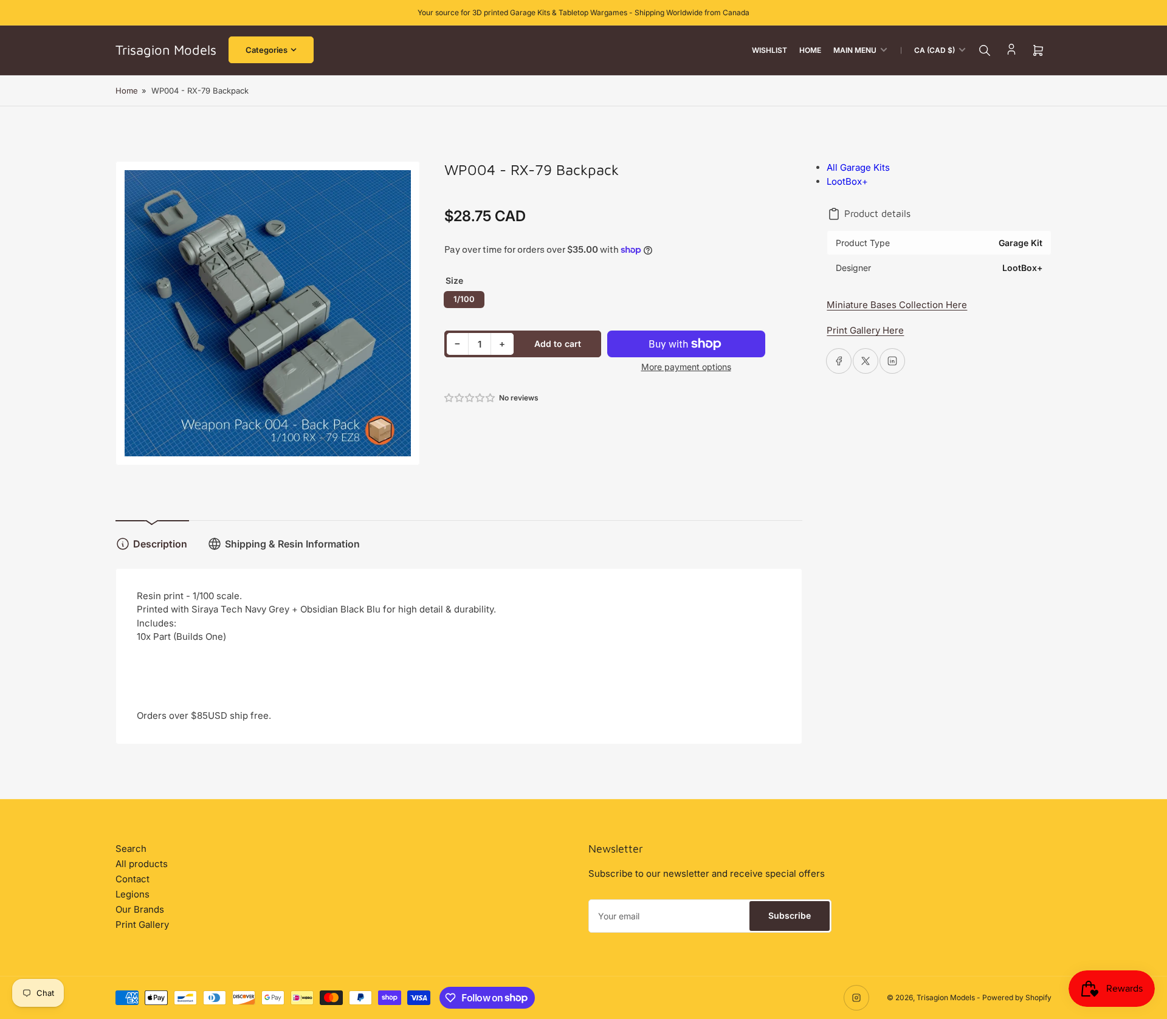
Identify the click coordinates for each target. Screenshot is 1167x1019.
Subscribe (789, 915)
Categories (266, 50)
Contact (132, 879)
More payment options (686, 367)
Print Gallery (142, 924)
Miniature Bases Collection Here (897, 305)
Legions (132, 894)
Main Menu (854, 50)
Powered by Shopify (1017, 997)
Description (160, 544)
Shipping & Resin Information (292, 544)
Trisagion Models (946, 997)
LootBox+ (847, 181)
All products (141, 864)
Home (810, 50)
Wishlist (769, 50)
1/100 (464, 299)
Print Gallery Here (865, 330)
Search (130, 848)
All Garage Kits (858, 167)
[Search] (984, 50)
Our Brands (139, 909)
